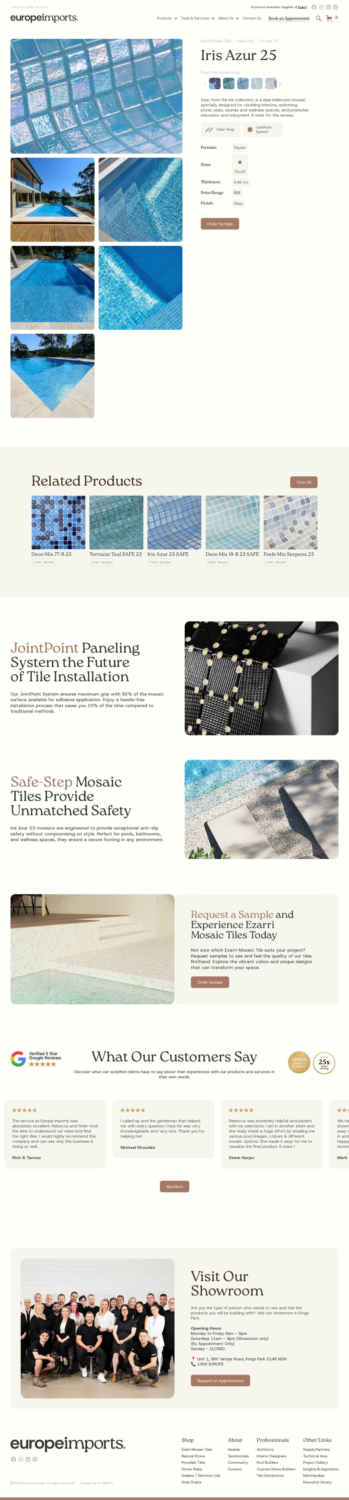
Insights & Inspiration (321, 1469)
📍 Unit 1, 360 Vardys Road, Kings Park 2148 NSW (239, 1358)
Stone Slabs (192, 1469)
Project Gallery (315, 1462)
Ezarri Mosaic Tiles (197, 1449)
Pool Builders (267, 1462)
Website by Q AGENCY (97, 1483)
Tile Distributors (270, 1475)
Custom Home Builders (276, 1469)
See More (174, 1187)
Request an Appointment (220, 1381)
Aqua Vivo (245, 41)
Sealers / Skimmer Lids (201, 1475)
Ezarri (302, 7)
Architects (265, 1449)
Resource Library (317, 1482)
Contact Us (252, 18)
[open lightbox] (96, 96)
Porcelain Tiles (193, 1462)
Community (238, 1462)
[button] (168, 18)
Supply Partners (316, 1449)
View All (304, 483)
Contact (235, 1469)
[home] (44, 18)
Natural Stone (193, 1456)
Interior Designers (271, 1456)
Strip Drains (191, 1482)
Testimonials (238, 1456)
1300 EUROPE (210, 1364)
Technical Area (315, 1456)
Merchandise (313, 1475)
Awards (234, 1449)
